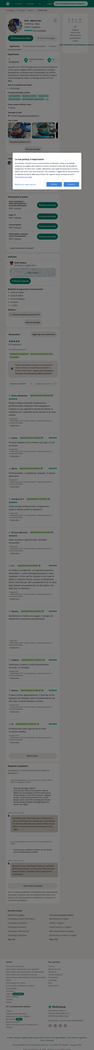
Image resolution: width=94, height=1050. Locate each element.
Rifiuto (54, 184)
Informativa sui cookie (23, 177)
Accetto (71, 184)
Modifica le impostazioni (25, 185)
